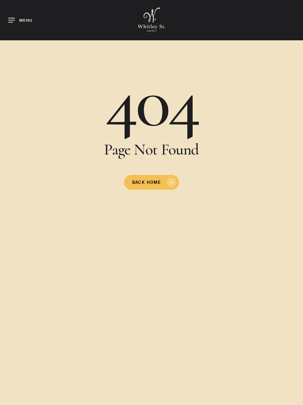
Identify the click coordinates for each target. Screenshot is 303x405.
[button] (20, 20)
